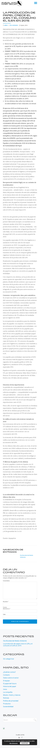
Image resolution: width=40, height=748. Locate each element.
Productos (7, 704)
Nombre (6, 601)
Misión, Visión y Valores (11, 695)
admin (6, 25)
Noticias (6, 698)
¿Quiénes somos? (9, 672)
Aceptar (25, 743)
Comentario (6, 580)
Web (4, 614)
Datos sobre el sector (11, 678)
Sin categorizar (8, 659)
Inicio (5, 689)
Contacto (6, 675)
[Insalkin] (12, 3)
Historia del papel (9, 686)
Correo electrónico (6, 608)
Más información (14, 743)
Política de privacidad (10, 701)
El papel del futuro (10, 683)
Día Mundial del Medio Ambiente (15, 641)
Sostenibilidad (8, 706)
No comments (14, 25)
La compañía (7, 692)
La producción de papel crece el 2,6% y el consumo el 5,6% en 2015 (17, 645)
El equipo (6, 681)
